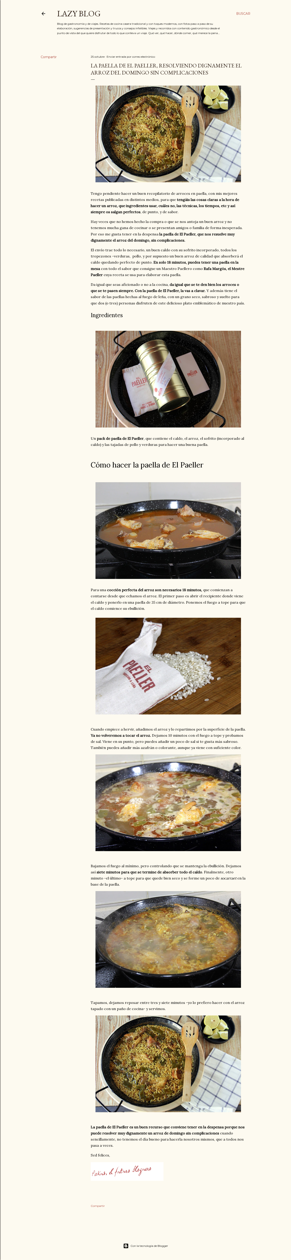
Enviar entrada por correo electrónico (131, 56)
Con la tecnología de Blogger (149, 1246)
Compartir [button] (49, 57)
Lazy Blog (79, 13)
